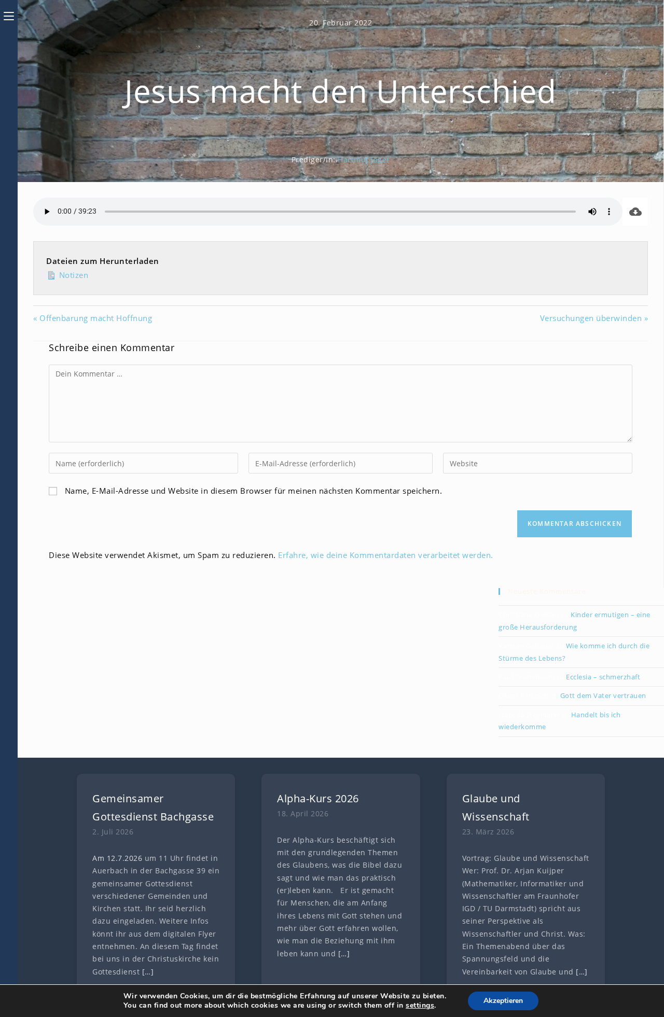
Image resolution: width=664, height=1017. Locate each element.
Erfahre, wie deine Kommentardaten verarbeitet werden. (385, 555)
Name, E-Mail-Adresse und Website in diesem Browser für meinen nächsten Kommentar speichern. (253, 490)
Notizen (72, 275)
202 (131, 858)
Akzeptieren (503, 1001)
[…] (148, 972)
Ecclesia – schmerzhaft (603, 676)
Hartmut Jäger (364, 159)
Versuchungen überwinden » (594, 318)
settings (420, 1005)
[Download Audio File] (635, 212)
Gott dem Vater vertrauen (603, 695)
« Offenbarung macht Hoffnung (92, 318)
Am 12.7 (107, 858)
